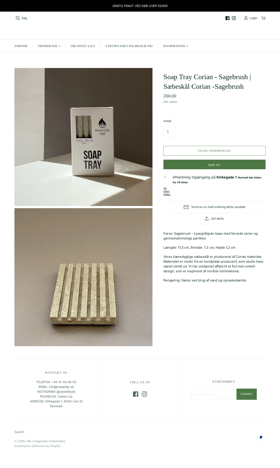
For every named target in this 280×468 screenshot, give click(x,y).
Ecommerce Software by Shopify (37, 446)
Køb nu (214, 165)
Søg (24, 18)
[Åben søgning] (18, 18)
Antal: (167, 121)
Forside (21, 46)
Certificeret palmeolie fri (129, 46)
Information (174, 46)
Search (19, 432)
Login (253, 18)
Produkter (47, 46)
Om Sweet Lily (83, 46)
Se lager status (166, 191)
